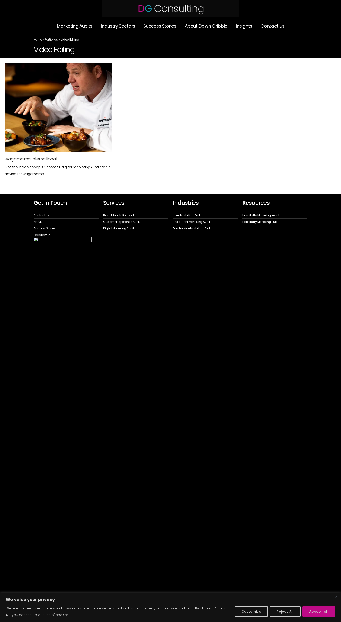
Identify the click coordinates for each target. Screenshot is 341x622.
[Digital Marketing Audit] (135, 228)
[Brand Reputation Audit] (135, 216)
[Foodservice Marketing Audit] (205, 228)
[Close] (336, 596)
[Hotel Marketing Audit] (205, 216)
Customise (251, 611)
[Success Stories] (66, 228)
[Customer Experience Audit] (135, 222)
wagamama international (31, 159)
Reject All (285, 611)
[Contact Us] (66, 216)
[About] (66, 222)
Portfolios (51, 40)
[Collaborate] (66, 234)
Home (38, 40)
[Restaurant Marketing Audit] (205, 222)
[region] (170, 607)
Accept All (318, 611)
